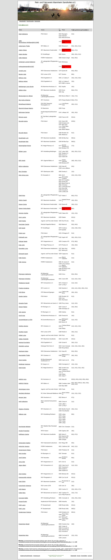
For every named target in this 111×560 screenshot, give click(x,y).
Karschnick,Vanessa (25, 485)
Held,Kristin (22, 368)
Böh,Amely (22, 160)
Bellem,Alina (22, 90)
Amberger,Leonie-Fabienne (27, 62)
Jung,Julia (22, 462)
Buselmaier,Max (23, 141)
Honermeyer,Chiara (25, 450)
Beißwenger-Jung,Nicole (26, 86)
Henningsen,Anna (24, 389)
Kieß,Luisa (22, 508)
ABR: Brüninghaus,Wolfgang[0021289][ (29, 41)
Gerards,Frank (23, 303)
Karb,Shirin (22, 481)
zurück (90, 556)
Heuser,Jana (22, 397)
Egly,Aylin (22, 245)
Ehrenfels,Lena (23, 248)
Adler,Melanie (23, 58)
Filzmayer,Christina (24, 279)
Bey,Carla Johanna (24, 100)
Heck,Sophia (22, 360)
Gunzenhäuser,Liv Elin (25, 319)
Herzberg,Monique (24, 393)
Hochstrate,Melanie (24, 426)
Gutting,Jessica (23, 326)
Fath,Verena (22, 262)
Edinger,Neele (23, 241)
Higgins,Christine (24, 409)
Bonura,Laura (23, 117)
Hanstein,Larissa (24, 346)
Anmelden (84, 556)
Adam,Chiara (23, 50)
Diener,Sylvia (23, 204)
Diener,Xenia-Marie (24, 208)
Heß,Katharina (23, 401)
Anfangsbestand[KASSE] (26, 66)
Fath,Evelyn (22, 258)
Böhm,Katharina (23, 166)
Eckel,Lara (22, 233)
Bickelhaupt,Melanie (25, 104)
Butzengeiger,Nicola (25, 145)
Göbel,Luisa (22, 335)
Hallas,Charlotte (23, 339)
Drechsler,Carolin (24, 224)
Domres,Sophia (23, 213)
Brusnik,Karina (23, 121)
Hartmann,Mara (23, 351)
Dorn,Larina (22, 217)
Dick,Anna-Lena (23, 175)
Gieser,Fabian (23, 307)
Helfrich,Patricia (23, 383)
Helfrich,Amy (22, 379)
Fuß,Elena (22, 292)
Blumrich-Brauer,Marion (26, 108)
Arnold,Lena (22, 71)
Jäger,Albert (22, 465)
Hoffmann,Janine (24, 434)
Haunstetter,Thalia (24, 355)
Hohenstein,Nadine (24, 443)
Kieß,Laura (22, 505)
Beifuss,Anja (22, 78)
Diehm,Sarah (23, 200)
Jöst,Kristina (22, 474)
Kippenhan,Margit (24, 524)
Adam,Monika (23, 54)
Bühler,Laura (22, 151)
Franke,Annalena (24, 288)
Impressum (36, 556)
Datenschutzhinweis (26, 556)
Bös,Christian (23, 171)
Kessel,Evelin (23, 501)
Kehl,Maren (22, 489)
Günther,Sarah (23, 332)
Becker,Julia (22, 74)
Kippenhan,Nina (23, 535)
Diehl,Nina (22, 195)
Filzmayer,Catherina (25, 274)
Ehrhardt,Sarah (23, 254)
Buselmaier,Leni (23, 138)
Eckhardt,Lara (23, 237)
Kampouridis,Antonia (25, 477)
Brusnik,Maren (23, 133)
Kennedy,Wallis (23, 498)
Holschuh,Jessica (24, 446)
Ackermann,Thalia (24, 46)
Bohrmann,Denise (24, 112)
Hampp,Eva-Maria (24, 342)
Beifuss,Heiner (23, 81)
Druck (78, 556)
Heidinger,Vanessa (24, 364)
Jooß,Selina (22, 457)
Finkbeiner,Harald (24, 283)
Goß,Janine (22, 312)
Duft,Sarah (22, 228)
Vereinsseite (30, 21)
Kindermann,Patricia (25, 512)
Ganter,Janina (23, 296)
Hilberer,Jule (22, 414)
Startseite (37, 21)
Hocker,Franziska (24, 431)
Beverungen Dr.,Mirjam (26, 96)
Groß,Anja (22, 315)
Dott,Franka (22, 221)
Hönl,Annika (22, 453)
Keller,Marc (22, 493)
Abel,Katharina (23, 34)
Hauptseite (22, 21)
